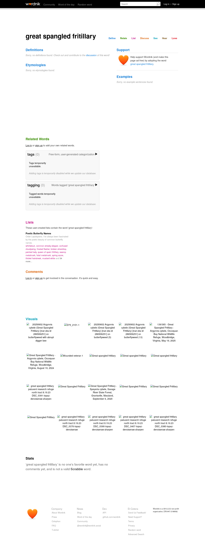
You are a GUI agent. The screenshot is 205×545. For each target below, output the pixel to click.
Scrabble (77, 469)
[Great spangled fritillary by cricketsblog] (103, 355)
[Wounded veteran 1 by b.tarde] (71, 355)
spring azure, (58, 255)
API (104, 512)
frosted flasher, (44, 248)
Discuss (144, 38)
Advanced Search (136, 534)
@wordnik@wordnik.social (89, 525)
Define (112, 38)
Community (49, 4)
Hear (164, 38)
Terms (131, 521)
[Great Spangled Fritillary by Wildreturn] (133, 386)
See (155, 38)
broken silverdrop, (59, 248)
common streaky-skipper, (47, 245)
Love (174, 38)
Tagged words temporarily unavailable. (42, 195)
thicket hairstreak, (34, 258)
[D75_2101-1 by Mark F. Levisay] (71, 324)
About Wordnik (58, 512)
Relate (123, 38)
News (80, 508)
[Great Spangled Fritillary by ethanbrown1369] (71, 386)
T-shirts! (55, 529)
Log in (29, 145)
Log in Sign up (171, 3)
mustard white (49, 258)
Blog (79, 512)
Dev (104, 508)
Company (56, 508)
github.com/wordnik (111, 516)
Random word (85, 4)
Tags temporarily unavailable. (37, 164)
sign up (39, 145)
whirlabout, (31, 245)
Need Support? (135, 516)
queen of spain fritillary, (49, 252)
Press (54, 516)
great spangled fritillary (141, 64)
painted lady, (32, 252)
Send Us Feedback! (137, 512)
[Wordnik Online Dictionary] (33, 3)
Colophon (56, 521)
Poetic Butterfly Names (38, 233)
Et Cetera (133, 508)
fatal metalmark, (44, 255)
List (133, 38)
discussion (91, 55)
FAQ (54, 525)
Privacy (131, 525)
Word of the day (66, 4)
